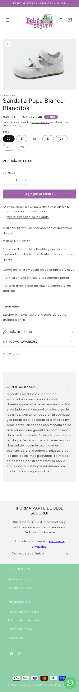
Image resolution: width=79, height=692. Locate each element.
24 (61, 139)
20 (9, 139)
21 (22, 139)
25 (8, 147)
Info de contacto (20, 588)
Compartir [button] (14, 353)
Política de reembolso (23, 612)
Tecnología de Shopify (57, 685)
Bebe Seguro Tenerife (30, 685)
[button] (7, 20)
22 (36, 139)
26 (24, 148)
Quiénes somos (19, 579)
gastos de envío (41, 122)
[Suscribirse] (67, 553)
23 (48, 139)
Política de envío (20, 629)
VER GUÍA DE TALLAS (18, 161)
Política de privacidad (23, 620)
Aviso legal (15, 638)
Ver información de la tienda (28, 217)
